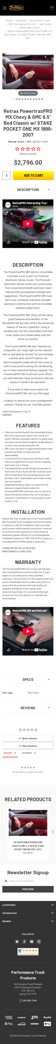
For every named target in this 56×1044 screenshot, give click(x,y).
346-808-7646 (29, 1000)
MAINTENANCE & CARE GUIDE (17, 551)
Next (52, 832)
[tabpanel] (28, 832)
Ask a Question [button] (29, 746)
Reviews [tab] (8, 752)
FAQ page (43, 393)
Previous (3, 832)
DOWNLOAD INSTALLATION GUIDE (18, 548)
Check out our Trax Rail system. (33, 404)
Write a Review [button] (29, 738)
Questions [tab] (27, 752)
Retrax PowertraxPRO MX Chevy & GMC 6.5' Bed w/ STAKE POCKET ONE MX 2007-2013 (28, 846)
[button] (28, 189)
